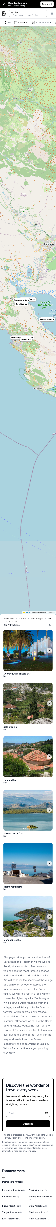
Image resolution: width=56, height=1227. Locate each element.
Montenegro (37, 618)
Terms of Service (30, 1138)
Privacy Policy (10, 1138)
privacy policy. (29, 1151)
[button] (21, 304)
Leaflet (27, 612)
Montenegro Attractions (13, 1182)
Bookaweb (8, 618)
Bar (17, 12)
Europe (22, 618)
